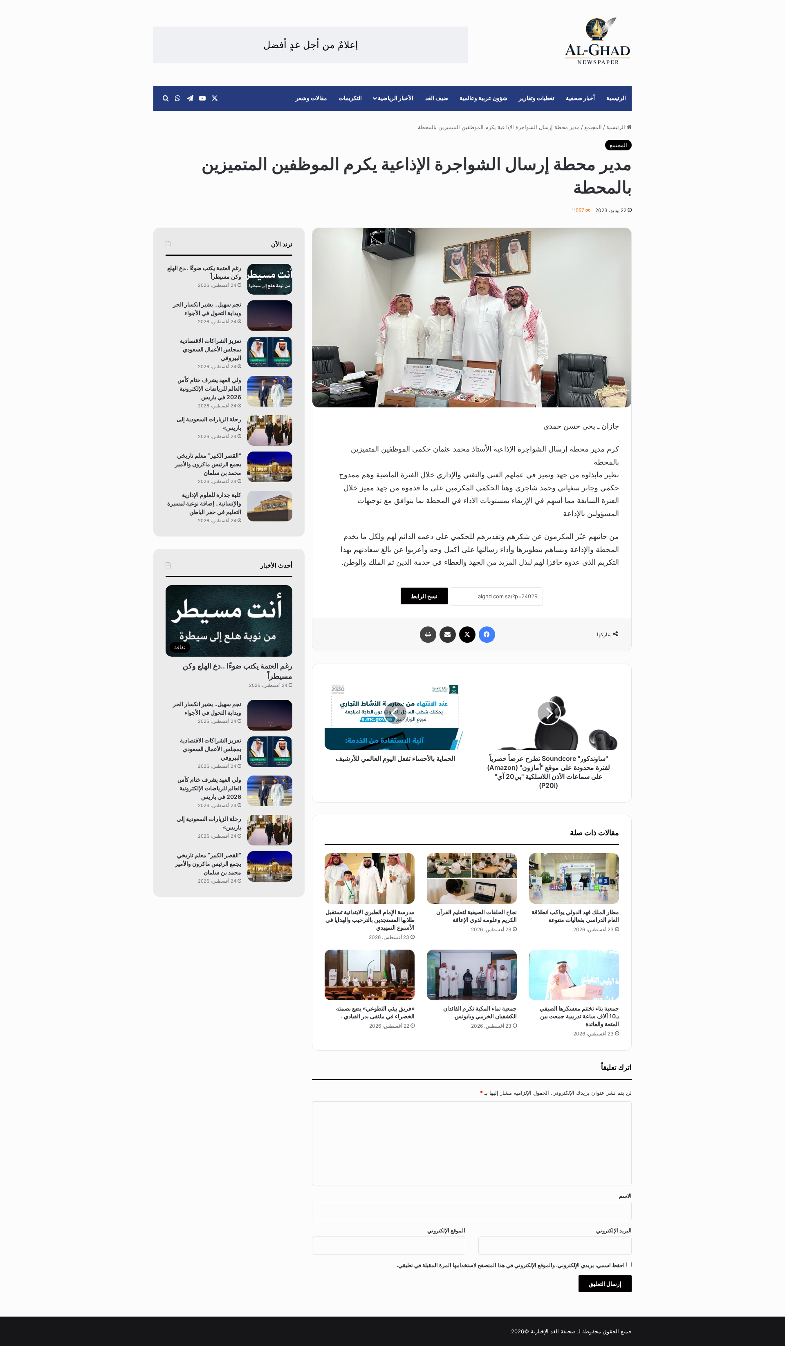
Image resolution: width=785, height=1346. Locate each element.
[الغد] (597, 40)
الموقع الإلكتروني (446, 1230)
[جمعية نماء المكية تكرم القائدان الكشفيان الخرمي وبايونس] (472, 975)
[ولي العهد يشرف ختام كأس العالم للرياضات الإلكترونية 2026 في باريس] (269, 391)
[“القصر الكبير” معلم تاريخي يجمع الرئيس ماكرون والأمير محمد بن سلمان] (269, 467)
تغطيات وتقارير (536, 97)
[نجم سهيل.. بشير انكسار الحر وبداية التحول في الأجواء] (269, 315)
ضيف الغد (436, 97)
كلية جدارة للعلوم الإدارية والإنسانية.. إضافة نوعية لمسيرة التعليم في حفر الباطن (204, 503)
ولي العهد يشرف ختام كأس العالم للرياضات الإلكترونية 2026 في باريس (209, 388)
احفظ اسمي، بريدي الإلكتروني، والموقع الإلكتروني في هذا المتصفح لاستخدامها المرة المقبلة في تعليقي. (511, 1265)
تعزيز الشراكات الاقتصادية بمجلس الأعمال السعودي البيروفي (210, 349)
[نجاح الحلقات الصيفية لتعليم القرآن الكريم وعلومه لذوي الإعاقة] (472, 878)
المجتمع (593, 127)
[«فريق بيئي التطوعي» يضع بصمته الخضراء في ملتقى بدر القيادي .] (370, 975)
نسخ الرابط (424, 596)
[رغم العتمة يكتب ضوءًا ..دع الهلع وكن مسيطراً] (269, 279)
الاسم (625, 1195)
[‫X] (467, 634)
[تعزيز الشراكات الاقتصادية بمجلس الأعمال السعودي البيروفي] (269, 352)
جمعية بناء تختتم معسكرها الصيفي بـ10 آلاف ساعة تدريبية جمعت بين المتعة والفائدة (579, 1016)
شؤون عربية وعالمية (483, 97)
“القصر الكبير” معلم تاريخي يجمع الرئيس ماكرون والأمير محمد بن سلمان (208, 464)
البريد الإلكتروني (614, 1230)
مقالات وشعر (311, 97)
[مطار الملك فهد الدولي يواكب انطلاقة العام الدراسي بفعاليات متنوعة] (574, 878)
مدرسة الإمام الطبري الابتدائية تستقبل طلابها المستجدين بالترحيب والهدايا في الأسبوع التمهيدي (370, 919)
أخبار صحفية (580, 97)
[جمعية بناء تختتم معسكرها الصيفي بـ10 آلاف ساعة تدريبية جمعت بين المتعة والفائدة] (574, 975)
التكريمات (350, 97)
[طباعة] (428, 634)
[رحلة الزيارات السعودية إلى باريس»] (269, 430)
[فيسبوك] (487, 634)
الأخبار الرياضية (395, 97)
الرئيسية (616, 97)
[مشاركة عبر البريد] (448, 634)
